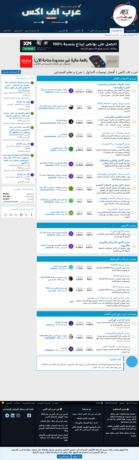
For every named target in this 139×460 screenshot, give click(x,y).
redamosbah (49, 338)
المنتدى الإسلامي (23, 109)
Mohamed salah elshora (44, 108)
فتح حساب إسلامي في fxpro (56, 288)
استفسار (64, 134)
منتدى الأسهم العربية (120, 231)
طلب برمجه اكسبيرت (59, 148)
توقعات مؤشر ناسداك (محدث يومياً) (54, 89)
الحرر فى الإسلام (23, 143)
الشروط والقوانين (43, 403)
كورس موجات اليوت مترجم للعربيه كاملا (52, 106)
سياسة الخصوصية (28, 403)
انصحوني (64, 347)
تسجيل (121, 403)
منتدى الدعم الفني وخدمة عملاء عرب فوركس (108, 297)
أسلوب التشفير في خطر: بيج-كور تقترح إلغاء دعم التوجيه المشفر (16, 114)
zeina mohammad (48, 123)
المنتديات (115, 30)
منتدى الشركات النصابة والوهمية (114, 198)
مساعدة (17, 403)
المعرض (61, 30)
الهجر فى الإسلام (61, 322)
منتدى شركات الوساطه (123, 259)
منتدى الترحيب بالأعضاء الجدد (116, 346)
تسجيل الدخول (131, 403)
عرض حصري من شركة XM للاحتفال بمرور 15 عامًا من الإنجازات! (43, 277)
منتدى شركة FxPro (121, 286)
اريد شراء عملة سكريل (58, 211)
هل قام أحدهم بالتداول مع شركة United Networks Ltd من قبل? (42, 199)
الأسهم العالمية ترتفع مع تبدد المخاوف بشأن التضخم (48, 245)
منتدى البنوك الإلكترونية (119, 209)
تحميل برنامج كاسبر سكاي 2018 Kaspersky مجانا (48, 335)
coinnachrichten (47, 190)
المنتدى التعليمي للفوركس (117, 116)
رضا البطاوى (50, 324)
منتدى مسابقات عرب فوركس (116, 132)
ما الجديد (77, 30)
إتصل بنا (55, 403)
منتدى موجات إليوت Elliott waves (113, 103)
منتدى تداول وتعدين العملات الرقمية (113, 184)
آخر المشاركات (22, 78)
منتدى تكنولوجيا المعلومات (117, 333)
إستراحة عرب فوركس (119, 319)
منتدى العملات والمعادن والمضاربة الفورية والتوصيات (114, 86)
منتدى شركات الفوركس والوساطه (113, 173)
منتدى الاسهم (128, 225)
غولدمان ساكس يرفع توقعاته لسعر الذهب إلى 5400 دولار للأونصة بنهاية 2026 (39, 175)
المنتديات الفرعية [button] (123, 127)
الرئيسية (129, 30)
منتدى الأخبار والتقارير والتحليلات (114, 160)
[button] (98, 30)
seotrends (50, 214)
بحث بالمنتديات (110, 35)
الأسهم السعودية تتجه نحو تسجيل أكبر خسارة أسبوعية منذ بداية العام (42, 232)
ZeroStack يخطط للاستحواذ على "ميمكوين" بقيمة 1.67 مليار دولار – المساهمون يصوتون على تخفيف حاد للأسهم (16, 159)
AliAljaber (49, 350)
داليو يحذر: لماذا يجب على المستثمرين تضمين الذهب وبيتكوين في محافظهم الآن (19, 129)
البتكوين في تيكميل (60, 266)
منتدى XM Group (121, 275)
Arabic (98, 403)
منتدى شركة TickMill (120, 264)
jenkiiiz (53, 150)
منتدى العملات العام (125, 78)
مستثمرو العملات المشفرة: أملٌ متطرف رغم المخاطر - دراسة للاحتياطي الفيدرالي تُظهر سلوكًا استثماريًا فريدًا (17, 86)
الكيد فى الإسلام (23, 174)
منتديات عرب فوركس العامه (120, 314)
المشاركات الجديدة (128, 35)
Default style (110, 403)
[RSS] (2, 403)
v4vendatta (49, 202)
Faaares (53, 268)
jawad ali (49, 92)
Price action (62, 120)
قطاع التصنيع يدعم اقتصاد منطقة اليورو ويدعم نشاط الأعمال (45, 163)
